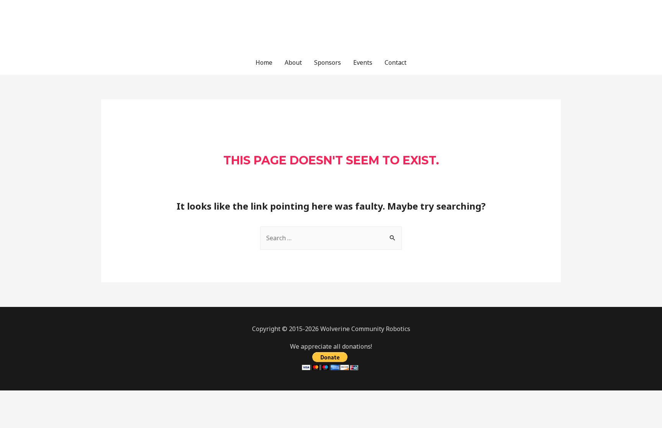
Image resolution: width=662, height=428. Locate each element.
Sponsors (327, 62)
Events (362, 62)
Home (264, 62)
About (293, 62)
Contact (395, 62)
